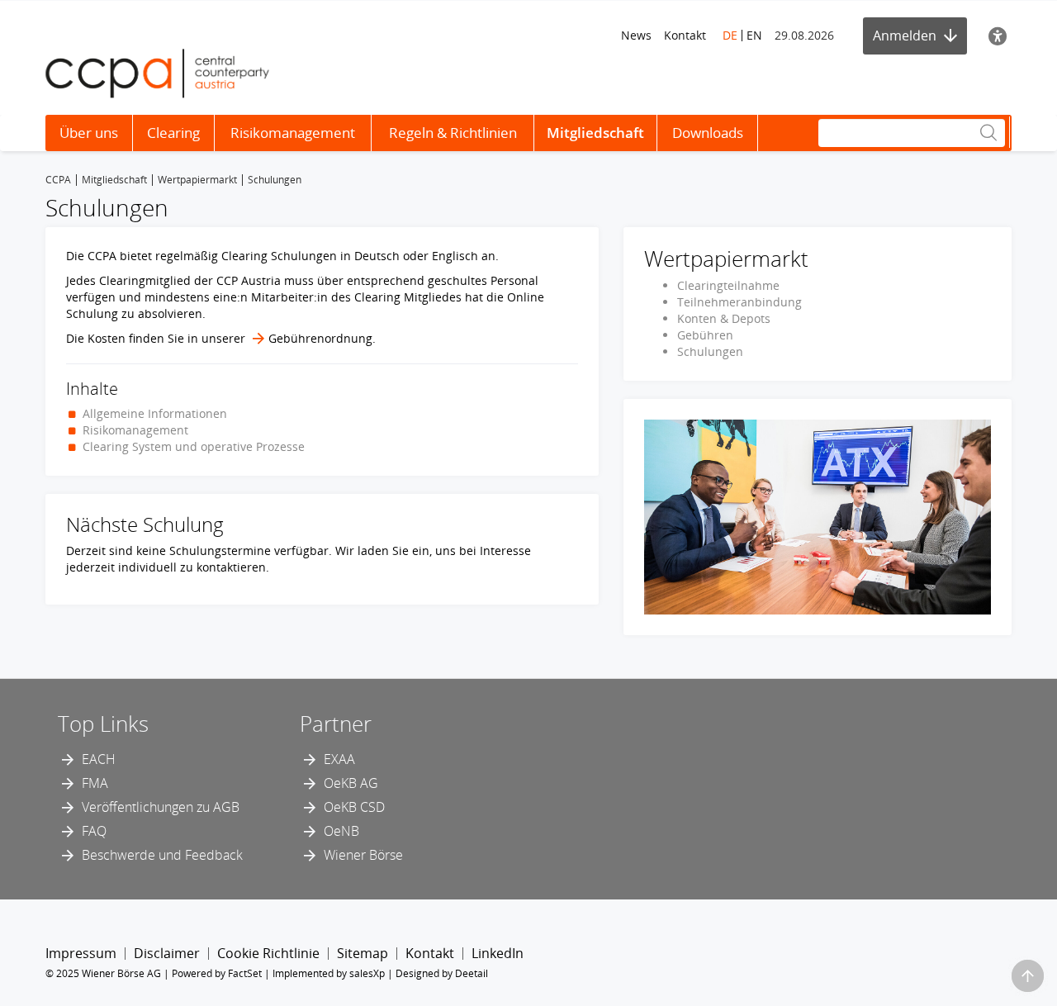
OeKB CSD (354, 807)
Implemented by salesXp (329, 973)
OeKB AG (351, 783)
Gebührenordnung (320, 338)
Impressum (80, 953)
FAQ (94, 831)
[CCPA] (157, 72)
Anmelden (906, 35)
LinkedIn (498, 953)
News (636, 35)
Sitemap (362, 953)
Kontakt (685, 35)
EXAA (339, 759)
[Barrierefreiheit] (998, 36)
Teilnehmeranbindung (739, 302)
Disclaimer (167, 953)
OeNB (341, 831)
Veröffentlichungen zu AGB (160, 807)
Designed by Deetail (442, 973)
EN (754, 35)
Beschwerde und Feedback (162, 855)
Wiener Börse (363, 855)
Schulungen (710, 351)
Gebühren (705, 335)
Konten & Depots (723, 318)
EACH (99, 759)
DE (730, 35)
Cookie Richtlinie (268, 953)
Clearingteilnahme (728, 285)
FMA (95, 783)
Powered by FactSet (217, 973)
